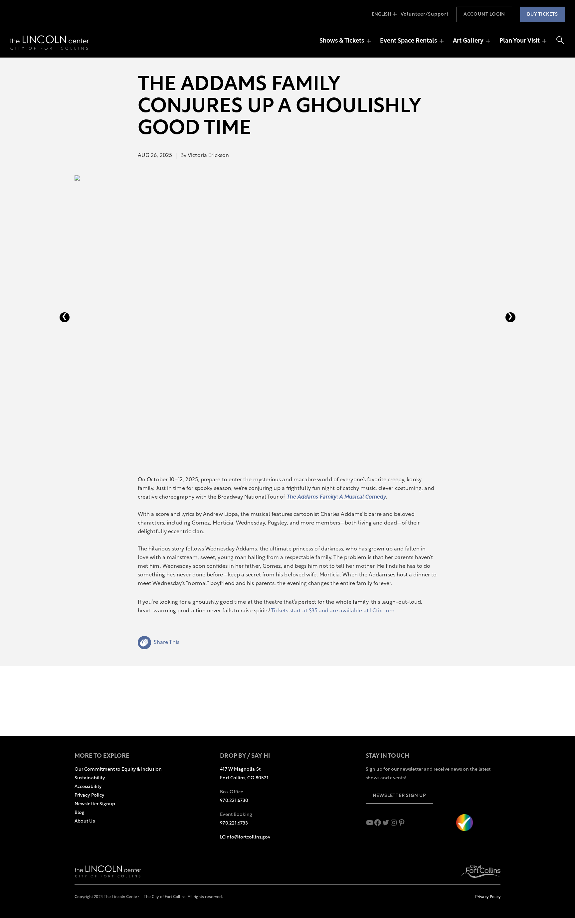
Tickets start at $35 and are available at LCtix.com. (333, 611)
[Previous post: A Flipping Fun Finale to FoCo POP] (65, 317)
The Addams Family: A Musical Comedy (336, 497)
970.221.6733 (234, 823)
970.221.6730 (234, 800)
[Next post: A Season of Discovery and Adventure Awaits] (510, 317)
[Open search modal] (560, 41)
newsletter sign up (399, 795)
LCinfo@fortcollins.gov (245, 837)
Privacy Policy (487, 897)
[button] (158, 642)
